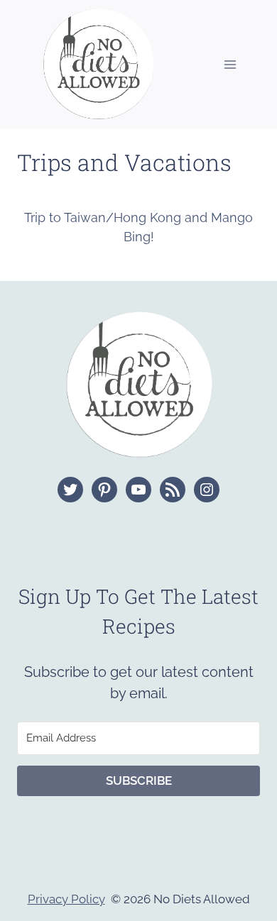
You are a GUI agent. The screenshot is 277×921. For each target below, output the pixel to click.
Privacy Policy (66, 899)
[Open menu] (230, 64)
